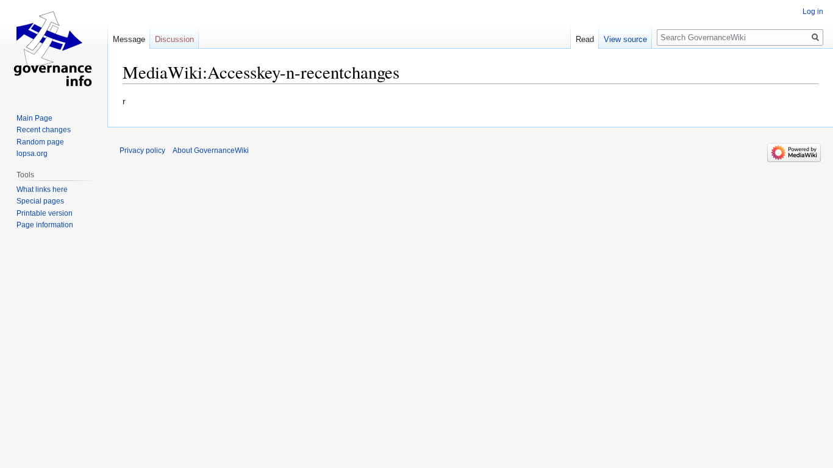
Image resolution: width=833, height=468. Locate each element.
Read (585, 39)
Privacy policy (142, 150)
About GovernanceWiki (211, 150)
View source (625, 39)
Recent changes (43, 130)
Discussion (174, 39)
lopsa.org (32, 153)
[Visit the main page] (53, 49)
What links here (42, 189)
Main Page (34, 118)
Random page (40, 142)
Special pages (40, 201)
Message (129, 39)
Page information (44, 225)
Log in (813, 11)
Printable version (44, 213)
